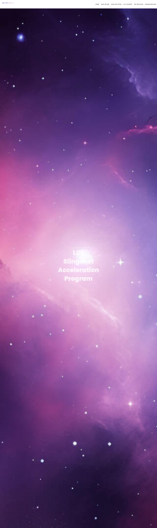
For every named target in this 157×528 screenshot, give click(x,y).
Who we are (105, 4)
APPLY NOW (78, 289)
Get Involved (138, 4)
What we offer (116, 4)
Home (97, 4)
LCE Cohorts (127, 4)
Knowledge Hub (150, 4)
